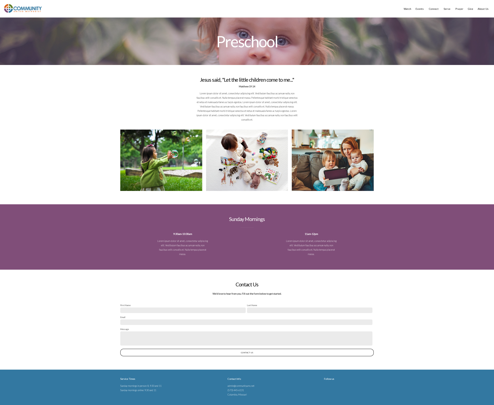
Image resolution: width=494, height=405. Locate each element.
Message (124, 329)
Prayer (459, 8)
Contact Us (247, 352)
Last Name (252, 305)
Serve (447, 8)
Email (122, 317)
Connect (434, 8)
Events (420, 8)
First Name (125, 305)
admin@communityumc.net (240, 385)
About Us (483, 8)
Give (470, 8)
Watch (407, 8)
